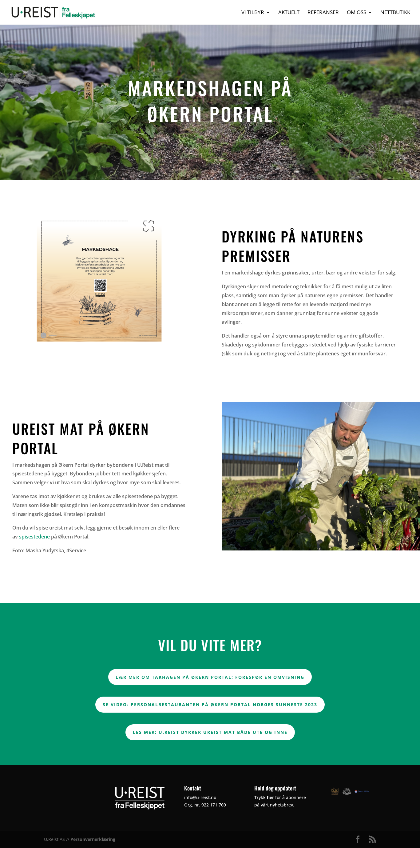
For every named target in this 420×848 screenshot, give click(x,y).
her (270, 797)
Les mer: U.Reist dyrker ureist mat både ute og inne (210, 732)
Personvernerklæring (92, 839)
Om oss (356, 13)
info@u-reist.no (200, 797)
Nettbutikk (395, 13)
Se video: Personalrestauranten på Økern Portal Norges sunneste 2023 (210, 704)
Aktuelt (288, 13)
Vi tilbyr (252, 13)
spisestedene (34, 536)
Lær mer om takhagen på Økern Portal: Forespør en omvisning (210, 677)
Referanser (323, 13)
